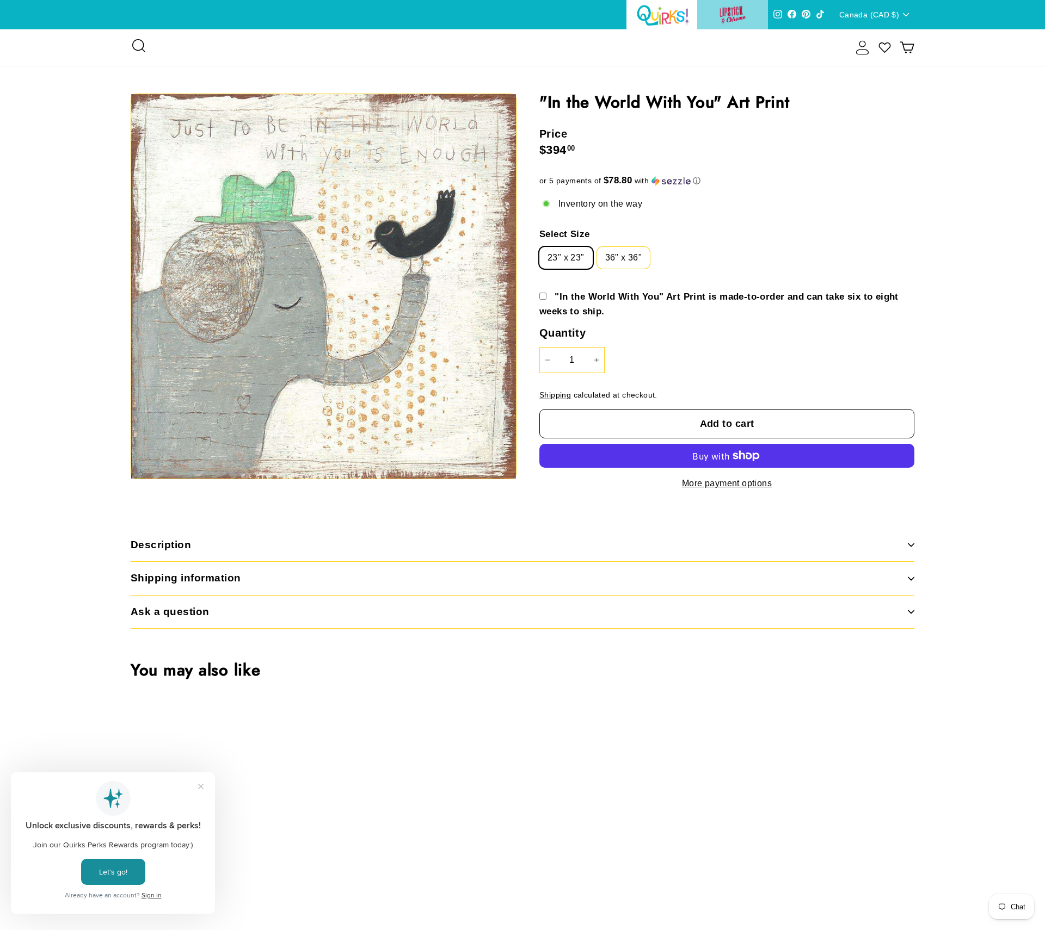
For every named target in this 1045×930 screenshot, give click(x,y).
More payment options (727, 483)
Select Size (564, 234)
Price (553, 134)
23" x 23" (566, 257)
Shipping (555, 395)
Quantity (562, 333)
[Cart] (907, 47)
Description (161, 544)
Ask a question (170, 611)
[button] (726, 181)
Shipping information (186, 578)
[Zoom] (323, 286)
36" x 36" (623, 257)
